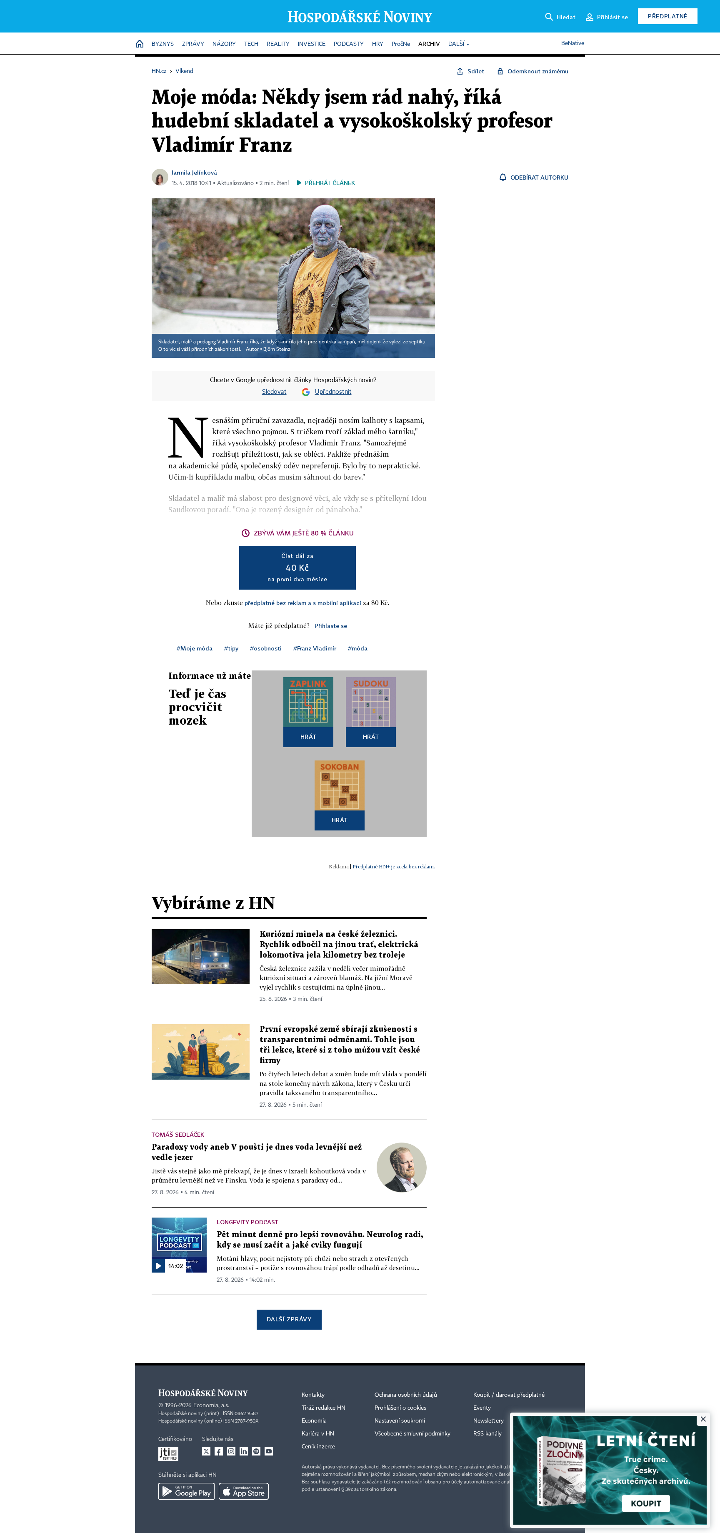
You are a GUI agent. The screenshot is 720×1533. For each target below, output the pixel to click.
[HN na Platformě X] (206, 1451)
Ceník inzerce (318, 1447)
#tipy (231, 648)
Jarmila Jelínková (194, 172)
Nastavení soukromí (400, 1421)
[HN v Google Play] (186, 1491)
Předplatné (668, 16)
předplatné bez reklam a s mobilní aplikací (303, 602)
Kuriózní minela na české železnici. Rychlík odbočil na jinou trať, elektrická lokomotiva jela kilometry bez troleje (339, 945)
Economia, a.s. (211, 1405)
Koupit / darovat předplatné (509, 1395)
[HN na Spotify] (256, 1451)
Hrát (308, 736)
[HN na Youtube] (269, 1451)
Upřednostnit (333, 392)
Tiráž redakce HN (323, 1408)
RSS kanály (487, 1434)
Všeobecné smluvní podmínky (412, 1434)
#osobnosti (266, 648)
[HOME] (139, 44)
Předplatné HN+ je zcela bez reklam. (393, 866)
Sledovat (274, 392)
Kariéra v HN (318, 1434)
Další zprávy (289, 1319)
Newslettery (488, 1421)
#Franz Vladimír (314, 648)
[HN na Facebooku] (219, 1451)
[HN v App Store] (244, 1491)
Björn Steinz (276, 349)
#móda (358, 648)
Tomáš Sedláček (178, 1134)
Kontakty (313, 1395)
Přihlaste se (331, 625)
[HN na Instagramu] (231, 1451)
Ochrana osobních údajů (406, 1395)
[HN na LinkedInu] (244, 1451)
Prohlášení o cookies (400, 1408)
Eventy (482, 1408)
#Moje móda (194, 648)
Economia (314, 1421)
